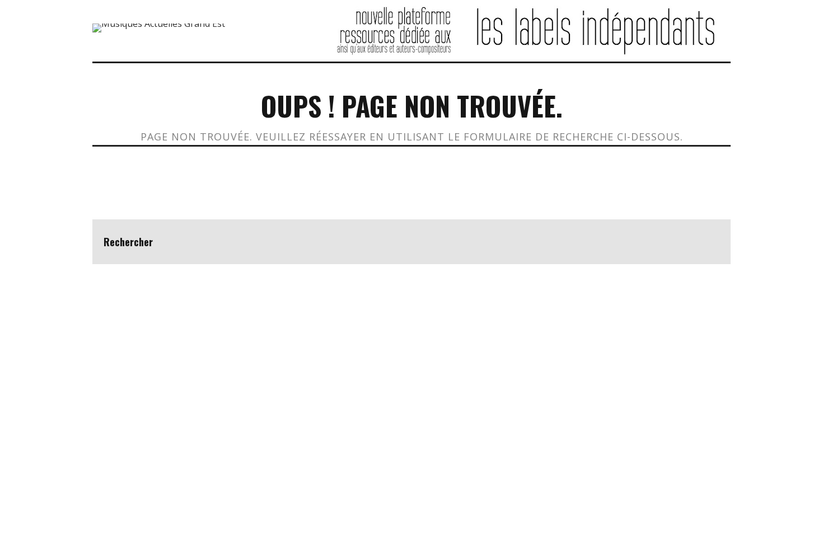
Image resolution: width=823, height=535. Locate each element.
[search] (708, 241)
